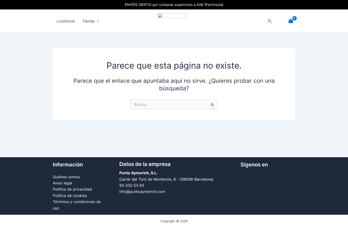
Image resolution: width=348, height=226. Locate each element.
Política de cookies (70, 195)
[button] (96, 21)
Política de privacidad (72, 189)
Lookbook (66, 21)
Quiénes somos (66, 176)
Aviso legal (62, 183)
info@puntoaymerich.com (142, 191)
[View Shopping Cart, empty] (290, 21)
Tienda (88, 21)
